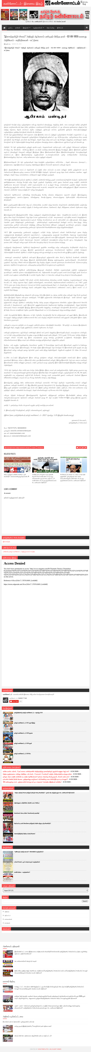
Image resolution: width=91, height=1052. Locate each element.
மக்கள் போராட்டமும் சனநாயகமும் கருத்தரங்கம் (27, 862)
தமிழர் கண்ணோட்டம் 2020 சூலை (23, 733)
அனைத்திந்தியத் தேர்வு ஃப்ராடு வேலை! (24, 833)
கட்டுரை (34, 447)
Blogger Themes (55, 1049)
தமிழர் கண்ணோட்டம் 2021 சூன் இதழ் (24, 723)
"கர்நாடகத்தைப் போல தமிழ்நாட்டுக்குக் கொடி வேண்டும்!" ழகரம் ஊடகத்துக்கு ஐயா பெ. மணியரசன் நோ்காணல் (44, 792)
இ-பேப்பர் (60, 28)
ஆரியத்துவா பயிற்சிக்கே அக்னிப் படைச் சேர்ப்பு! (27, 803)
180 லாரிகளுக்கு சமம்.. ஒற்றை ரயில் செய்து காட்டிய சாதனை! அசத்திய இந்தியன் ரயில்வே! (32, 782)
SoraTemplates (43, 1049)
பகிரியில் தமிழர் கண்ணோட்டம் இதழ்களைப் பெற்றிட (19, 551)
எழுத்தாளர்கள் (37, 28)
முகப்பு (10, 28)
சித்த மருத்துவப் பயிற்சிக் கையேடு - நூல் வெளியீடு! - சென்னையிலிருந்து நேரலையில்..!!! (16, 475)
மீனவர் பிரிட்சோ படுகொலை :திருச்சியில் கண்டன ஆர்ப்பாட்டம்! (33, 1036)
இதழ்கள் (26, 28)
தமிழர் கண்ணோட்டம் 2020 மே (22, 753)
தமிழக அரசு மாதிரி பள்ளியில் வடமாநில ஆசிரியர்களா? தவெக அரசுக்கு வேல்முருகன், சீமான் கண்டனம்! (36, 776)
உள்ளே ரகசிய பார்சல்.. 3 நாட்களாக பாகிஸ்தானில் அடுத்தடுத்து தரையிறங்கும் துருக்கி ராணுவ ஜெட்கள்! (36, 771)
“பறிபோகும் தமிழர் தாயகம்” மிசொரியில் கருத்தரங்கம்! (29, 851)
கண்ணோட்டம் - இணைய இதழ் (23, 3)
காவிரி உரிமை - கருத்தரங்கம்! (22, 872)
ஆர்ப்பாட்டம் (7, 915)
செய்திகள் (40, 447)
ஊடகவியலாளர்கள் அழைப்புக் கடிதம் (26, 961)
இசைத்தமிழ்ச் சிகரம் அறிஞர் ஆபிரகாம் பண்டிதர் (17, 447)
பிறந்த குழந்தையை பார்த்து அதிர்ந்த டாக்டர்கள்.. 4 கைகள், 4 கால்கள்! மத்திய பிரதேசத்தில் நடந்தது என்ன (37, 774)
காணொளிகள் (8, 919)
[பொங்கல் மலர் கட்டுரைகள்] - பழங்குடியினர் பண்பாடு (18, 1021)
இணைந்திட (7, 541)
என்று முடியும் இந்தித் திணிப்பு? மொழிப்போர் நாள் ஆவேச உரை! (33, 1026)
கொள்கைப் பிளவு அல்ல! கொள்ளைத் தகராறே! (26, 813)
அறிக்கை (7, 911)
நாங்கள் (17, 28)
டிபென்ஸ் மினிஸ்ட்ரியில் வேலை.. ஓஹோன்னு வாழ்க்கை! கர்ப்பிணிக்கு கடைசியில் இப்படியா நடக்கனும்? (35, 779)
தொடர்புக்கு (50, 28)
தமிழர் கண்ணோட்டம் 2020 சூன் (23, 743)
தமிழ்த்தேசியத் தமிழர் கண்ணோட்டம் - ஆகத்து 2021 (28, 712)
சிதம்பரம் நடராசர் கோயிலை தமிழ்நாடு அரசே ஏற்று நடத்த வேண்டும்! (32, 823)
